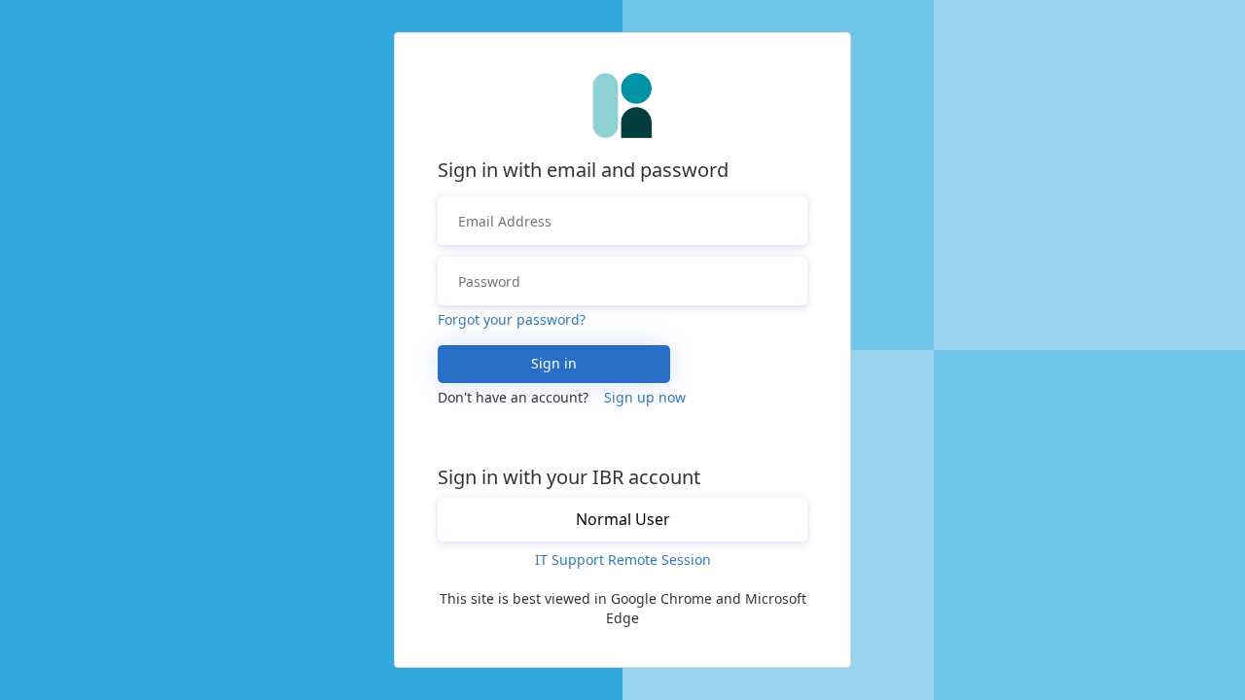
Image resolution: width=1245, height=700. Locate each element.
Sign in (554, 363)
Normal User (623, 519)
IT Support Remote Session (623, 559)
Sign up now (645, 397)
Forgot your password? (512, 319)
